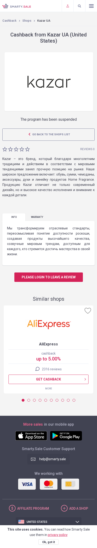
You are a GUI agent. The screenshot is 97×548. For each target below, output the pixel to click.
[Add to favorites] (88, 311)
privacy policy (58, 535)
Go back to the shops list (51, 134)
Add (78, 508)
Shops (26, 20)
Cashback (9, 20)
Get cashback (48, 379)
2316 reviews (52, 369)
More (48, 388)
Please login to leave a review (49, 277)
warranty (37, 217)
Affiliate (33, 508)
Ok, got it (48, 542)
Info (14, 217)
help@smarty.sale (52, 459)
